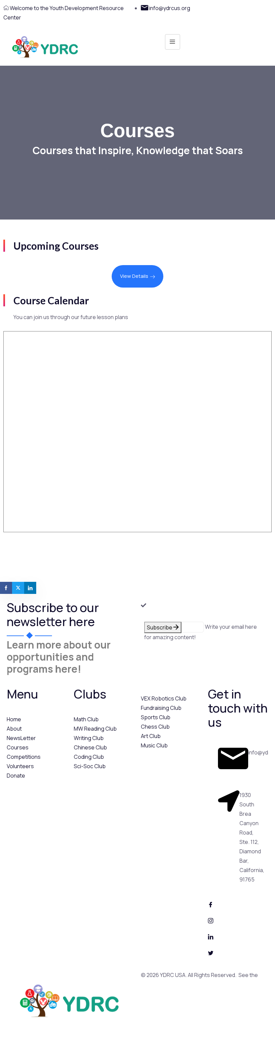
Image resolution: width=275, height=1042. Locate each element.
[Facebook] (238, 904)
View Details (134, 276)
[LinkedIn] (238, 936)
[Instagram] (238, 920)
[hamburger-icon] (172, 42)
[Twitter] (238, 952)
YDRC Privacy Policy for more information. (191, 984)
